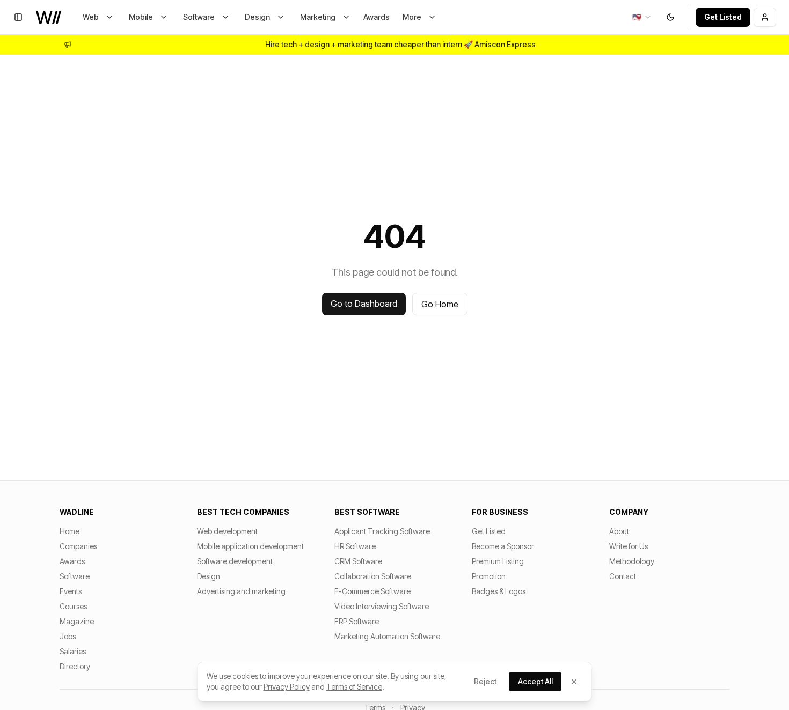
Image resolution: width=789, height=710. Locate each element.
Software (199, 16)
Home (69, 531)
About (619, 531)
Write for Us (628, 546)
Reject (485, 681)
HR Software (355, 546)
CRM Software (358, 561)
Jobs (68, 636)
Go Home (439, 304)
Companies (78, 546)
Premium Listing (498, 561)
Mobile (141, 16)
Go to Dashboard (364, 303)
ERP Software (356, 621)
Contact (622, 576)
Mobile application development (250, 546)
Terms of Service (354, 686)
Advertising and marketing (241, 591)
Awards (376, 16)
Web (91, 16)
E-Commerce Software (372, 591)
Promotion (489, 576)
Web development (227, 531)
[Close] (574, 681)
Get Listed (723, 16)
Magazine (77, 621)
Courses (73, 606)
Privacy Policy (287, 686)
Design (257, 16)
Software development (235, 561)
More (412, 16)
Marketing (317, 16)
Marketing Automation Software (387, 636)
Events (71, 591)
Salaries (73, 651)
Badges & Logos (498, 591)
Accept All (535, 681)
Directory (75, 666)
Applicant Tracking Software (382, 531)
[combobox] (642, 17)
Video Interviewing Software (381, 606)
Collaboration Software (372, 576)
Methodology (631, 561)
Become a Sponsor (503, 546)
